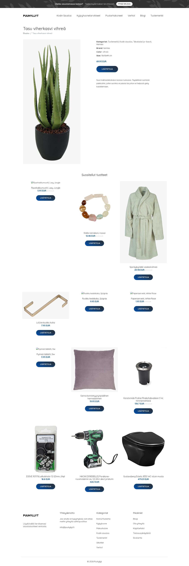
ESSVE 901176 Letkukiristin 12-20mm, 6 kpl (45, 476)
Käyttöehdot (138, 528)
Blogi (142, 15)
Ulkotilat (100, 542)
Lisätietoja (107, 69)
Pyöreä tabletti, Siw (46, 354)
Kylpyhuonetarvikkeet (88, 15)
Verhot (131, 15)
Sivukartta (137, 538)
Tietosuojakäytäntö (142, 533)
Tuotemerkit (157, 15)
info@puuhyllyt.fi (67, 527)
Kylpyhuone (101, 523)
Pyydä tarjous (124, 4)
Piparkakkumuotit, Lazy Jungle (45, 188)
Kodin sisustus (126, 41)
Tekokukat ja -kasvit (142, 41)
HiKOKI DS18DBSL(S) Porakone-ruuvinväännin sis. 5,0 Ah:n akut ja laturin (94, 477)
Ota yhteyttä (138, 523)
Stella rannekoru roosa (94, 233)
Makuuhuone (102, 528)
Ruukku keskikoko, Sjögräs (94, 298)
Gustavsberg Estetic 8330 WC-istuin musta (143, 476)
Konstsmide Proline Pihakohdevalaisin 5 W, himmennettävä (143, 399)
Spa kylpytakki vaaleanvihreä (143, 267)
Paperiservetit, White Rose (143, 298)
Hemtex (99, 44)
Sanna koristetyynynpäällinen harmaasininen (94, 397)
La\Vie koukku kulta (45, 322)
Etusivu (26, 33)
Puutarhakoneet (114, 15)
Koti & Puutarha (103, 519)
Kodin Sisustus (64, 15)
